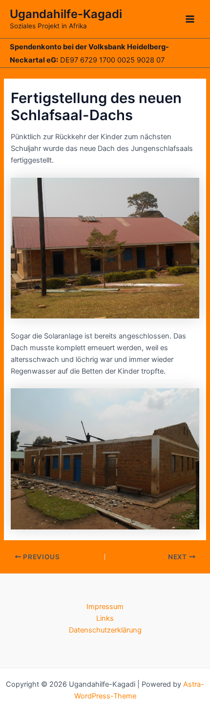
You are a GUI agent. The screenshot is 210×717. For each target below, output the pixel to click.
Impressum (105, 606)
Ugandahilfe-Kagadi (66, 14)
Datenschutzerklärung (105, 630)
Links (105, 618)
